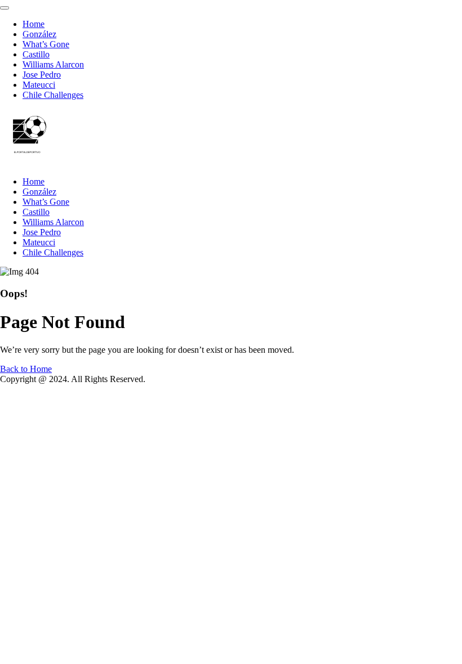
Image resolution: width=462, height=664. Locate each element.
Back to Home (26, 369)
